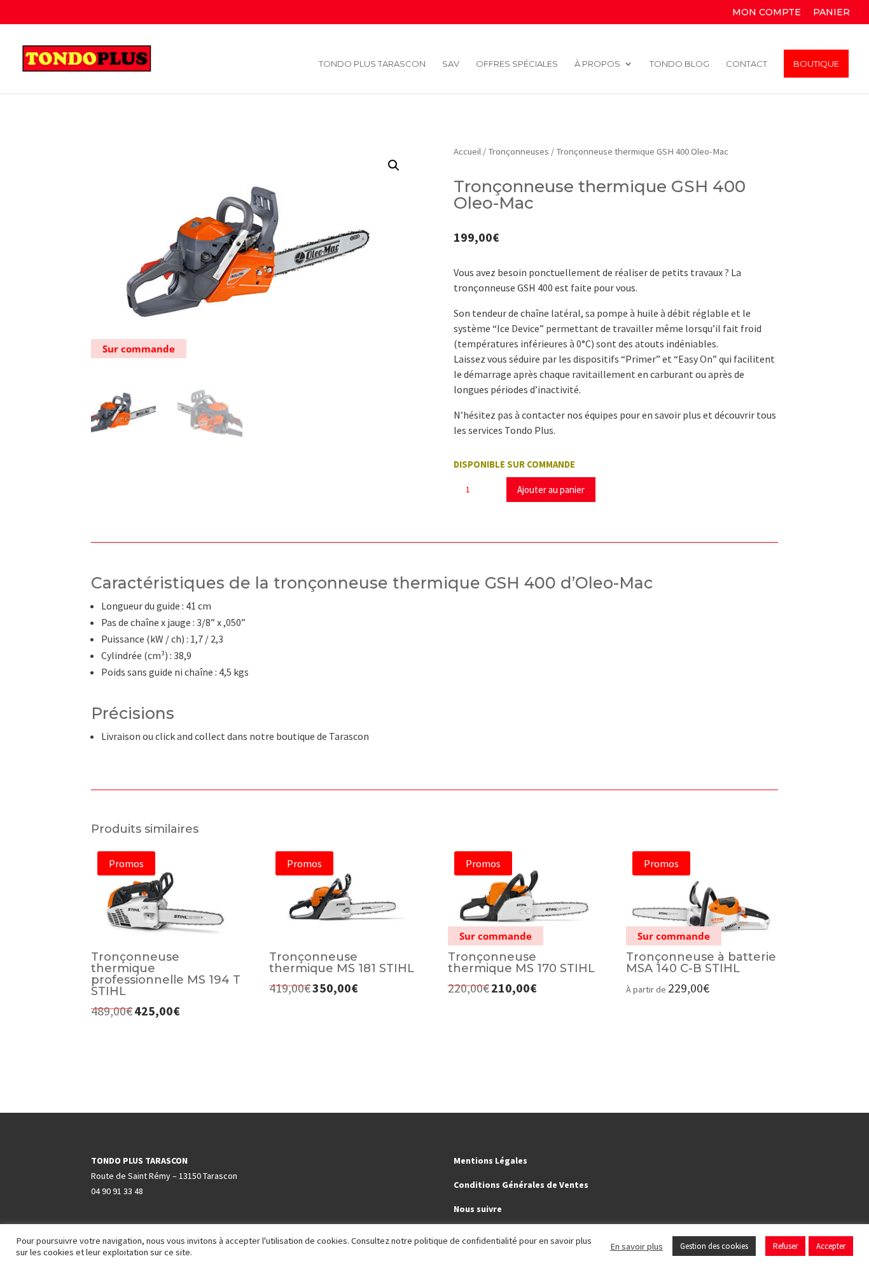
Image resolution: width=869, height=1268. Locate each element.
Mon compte (766, 13)
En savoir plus (636, 1246)
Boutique (816, 64)
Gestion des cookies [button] (714, 1246)
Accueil (467, 151)
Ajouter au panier (551, 490)
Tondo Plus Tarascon (372, 64)
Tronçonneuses (518, 151)
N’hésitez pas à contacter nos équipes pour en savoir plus (577, 414)
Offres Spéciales (517, 64)
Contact (746, 64)
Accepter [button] (830, 1246)
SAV (450, 64)
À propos (597, 64)
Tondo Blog (679, 64)
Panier (831, 13)
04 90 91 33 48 (117, 1191)
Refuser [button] (785, 1246)
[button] (393, 165)
